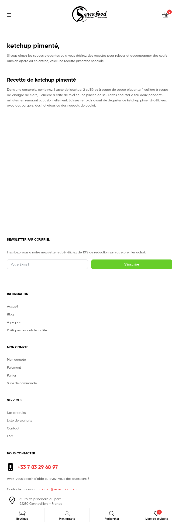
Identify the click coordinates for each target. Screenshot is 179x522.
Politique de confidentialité (27, 330)
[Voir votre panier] (165, 14)
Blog (10, 314)
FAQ (10, 436)
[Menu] (12, 14)
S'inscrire (131, 264)
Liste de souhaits (19, 420)
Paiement (14, 367)
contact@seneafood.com (57, 489)
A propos (14, 322)
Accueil (12, 306)
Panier (11, 375)
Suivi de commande (22, 383)
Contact (13, 428)
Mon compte (16, 359)
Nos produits (16, 413)
